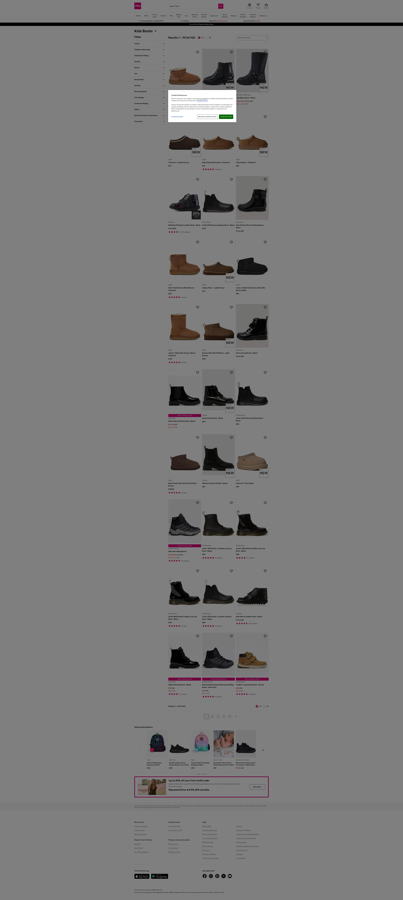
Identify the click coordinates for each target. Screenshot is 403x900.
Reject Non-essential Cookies (207, 116)
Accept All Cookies (226, 116)
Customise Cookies (177, 116)
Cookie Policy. (202, 101)
